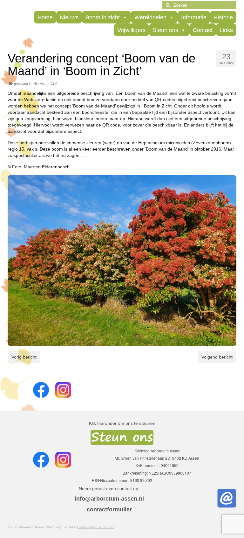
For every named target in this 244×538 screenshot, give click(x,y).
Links (226, 30)
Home (45, 17)
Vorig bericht (24, 357)
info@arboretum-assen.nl (109, 499)
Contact (203, 30)
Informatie (194, 17)
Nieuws (69, 17)
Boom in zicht (102, 17)
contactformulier (109, 509)
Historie (223, 17)
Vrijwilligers (131, 30)
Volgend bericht (217, 357)
